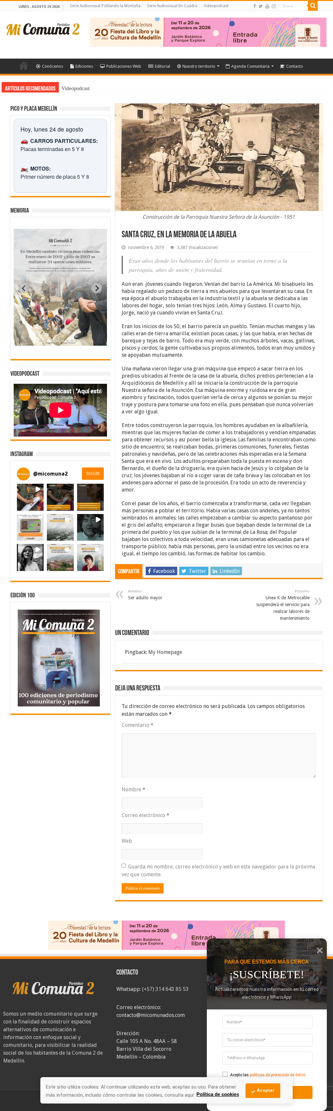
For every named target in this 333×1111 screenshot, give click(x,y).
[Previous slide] (24, 288)
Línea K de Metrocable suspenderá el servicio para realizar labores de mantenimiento (283, 605)
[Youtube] (267, 6)
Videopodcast (216, 6)
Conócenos (52, 66)
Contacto (294, 66)
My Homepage (165, 652)
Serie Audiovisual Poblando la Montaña (105, 6)
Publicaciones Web (123, 66)
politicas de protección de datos (278, 1075)
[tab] (40, 341)
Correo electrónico (145, 815)
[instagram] (273, 6)
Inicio (23, 65)
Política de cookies (217, 1094)
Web (127, 841)
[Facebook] (255, 6)
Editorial (162, 66)
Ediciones (84, 66)
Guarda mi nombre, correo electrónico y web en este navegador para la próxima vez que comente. (218, 871)
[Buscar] (313, 6)
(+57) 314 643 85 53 (165, 989)
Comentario (137, 725)
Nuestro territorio (198, 66)
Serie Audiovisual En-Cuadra (172, 6)
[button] (30, 497)
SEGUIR (93, 473)
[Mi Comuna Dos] (43, 28)
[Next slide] (96, 288)
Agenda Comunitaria (250, 66)
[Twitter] (260, 6)
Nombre (133, 789)
